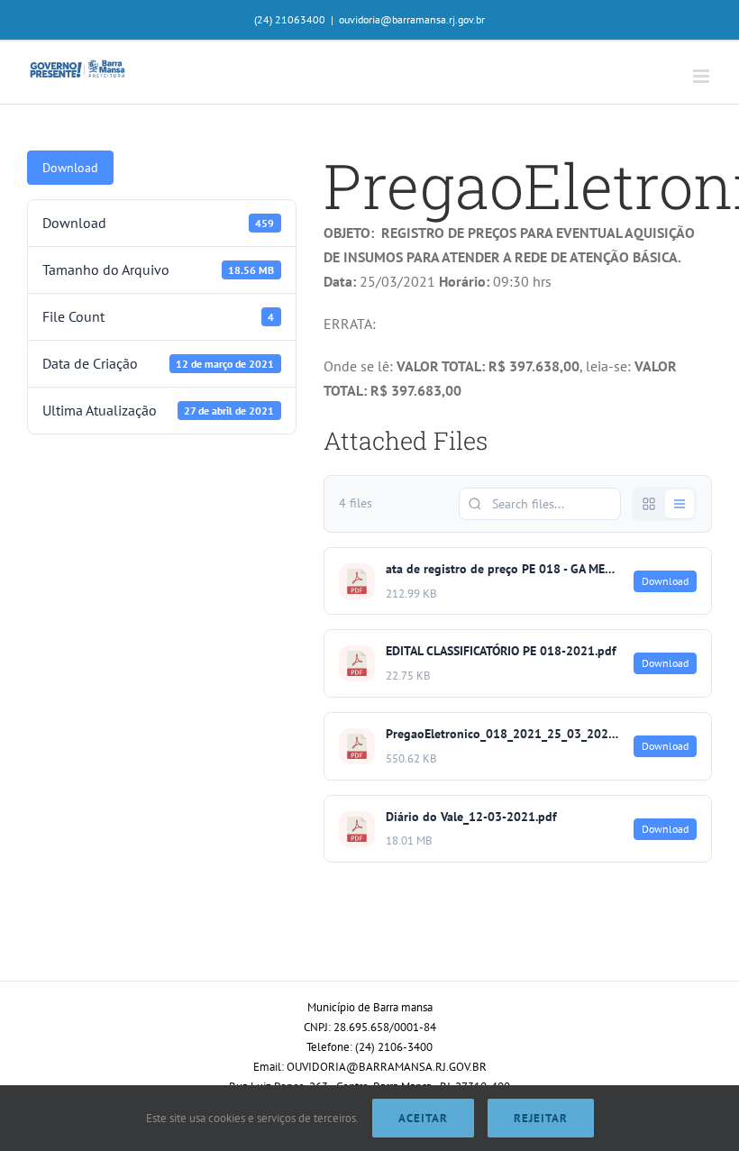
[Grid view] (648, 503)
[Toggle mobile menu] (702, 76)
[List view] (679, 503)
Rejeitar (541, 1118)
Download (70, 168)
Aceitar (423, 1118)
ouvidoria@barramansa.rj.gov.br (412, 19)
